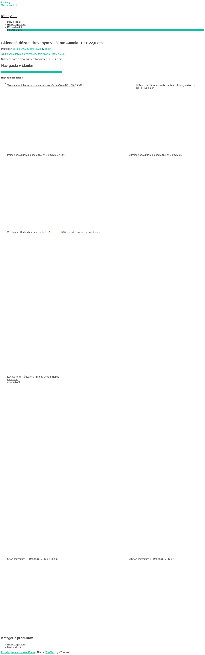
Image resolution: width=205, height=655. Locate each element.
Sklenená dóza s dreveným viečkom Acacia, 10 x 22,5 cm (31, 72)
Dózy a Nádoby (15, 27)
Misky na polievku (16, 24)
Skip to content (9, 5)
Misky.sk (9, 16)
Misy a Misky (14, 22)
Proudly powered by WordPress (18, 652)
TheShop (50, 652)
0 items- (14, 30)
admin (48, 49)
